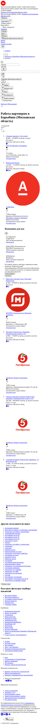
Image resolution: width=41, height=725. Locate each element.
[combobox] (10, 65)
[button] (3, 40)
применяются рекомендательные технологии (17, 704)
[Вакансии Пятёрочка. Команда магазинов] (22, 360)
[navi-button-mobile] (3, 46)
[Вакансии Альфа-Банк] (22, 189)
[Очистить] (3, 69)
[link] (4, 36)
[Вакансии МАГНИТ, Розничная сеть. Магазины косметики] (22, 300)
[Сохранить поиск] (3, 74)
